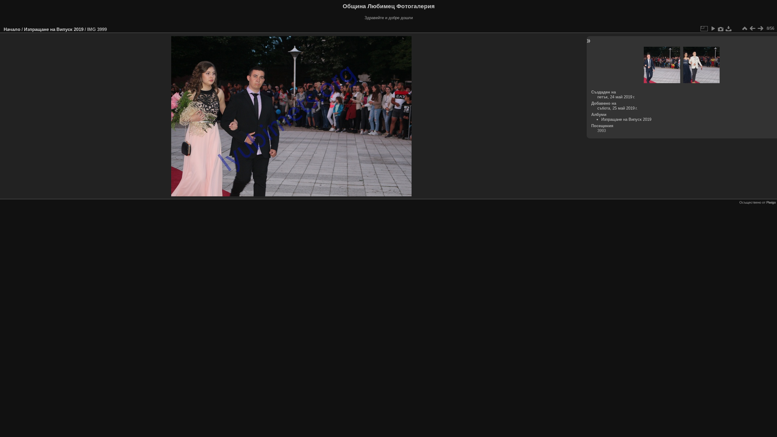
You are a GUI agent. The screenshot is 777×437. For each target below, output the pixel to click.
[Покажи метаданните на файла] (721, 28)
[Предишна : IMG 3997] (752, 28)
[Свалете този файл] (729, 28)
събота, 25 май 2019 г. (617, 108)
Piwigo (771, 202)
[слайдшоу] (713, 28)
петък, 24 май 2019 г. (616, 97)
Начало (12, 29)
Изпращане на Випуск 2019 (53, 29)
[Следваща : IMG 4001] (760, 28)
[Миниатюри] (744, 28)
